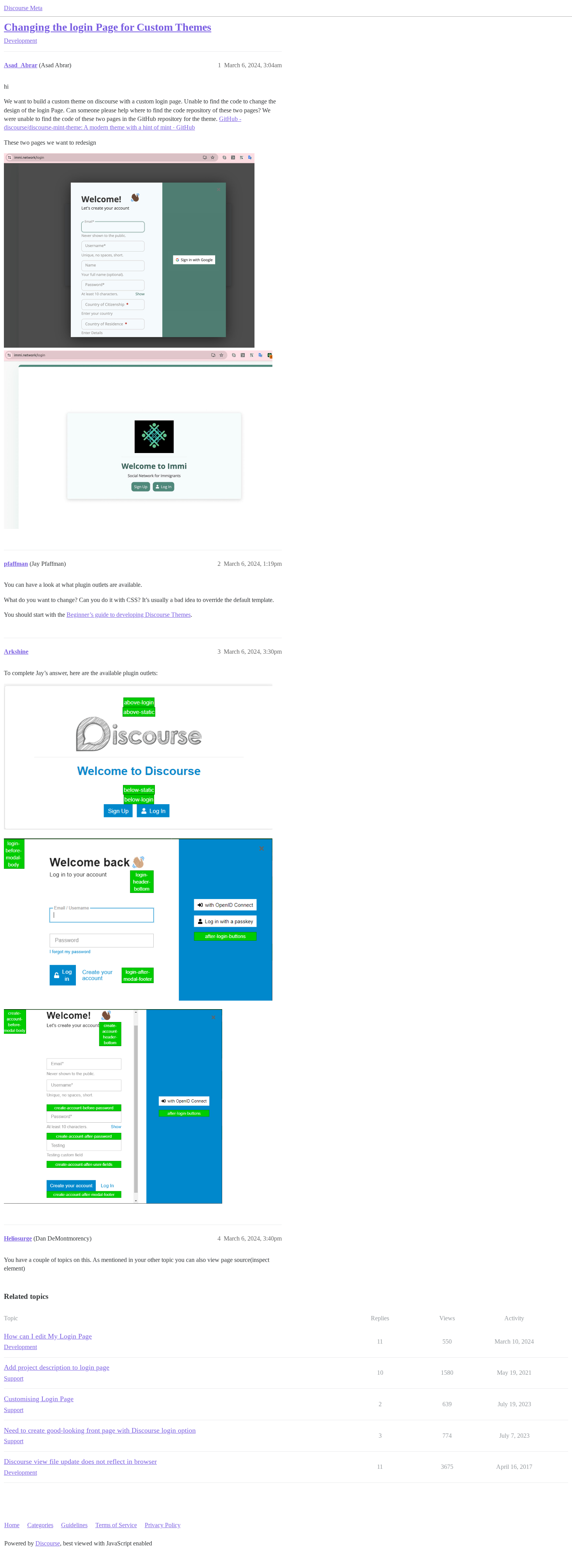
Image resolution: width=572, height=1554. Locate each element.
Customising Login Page (39, 1399)
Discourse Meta (23, 8)
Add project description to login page (56, 1367)
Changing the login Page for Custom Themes (107, 27)
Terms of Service (116, 1525)
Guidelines (74, 1525)
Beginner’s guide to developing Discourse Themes (129, 614)
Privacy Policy (163, 1525)
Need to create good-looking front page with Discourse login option (100, 1430)
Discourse (47, 1543)
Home (11, 1525)
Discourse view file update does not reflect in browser (80, 1461)
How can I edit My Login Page (48, 1336)
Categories (40, 1525)
